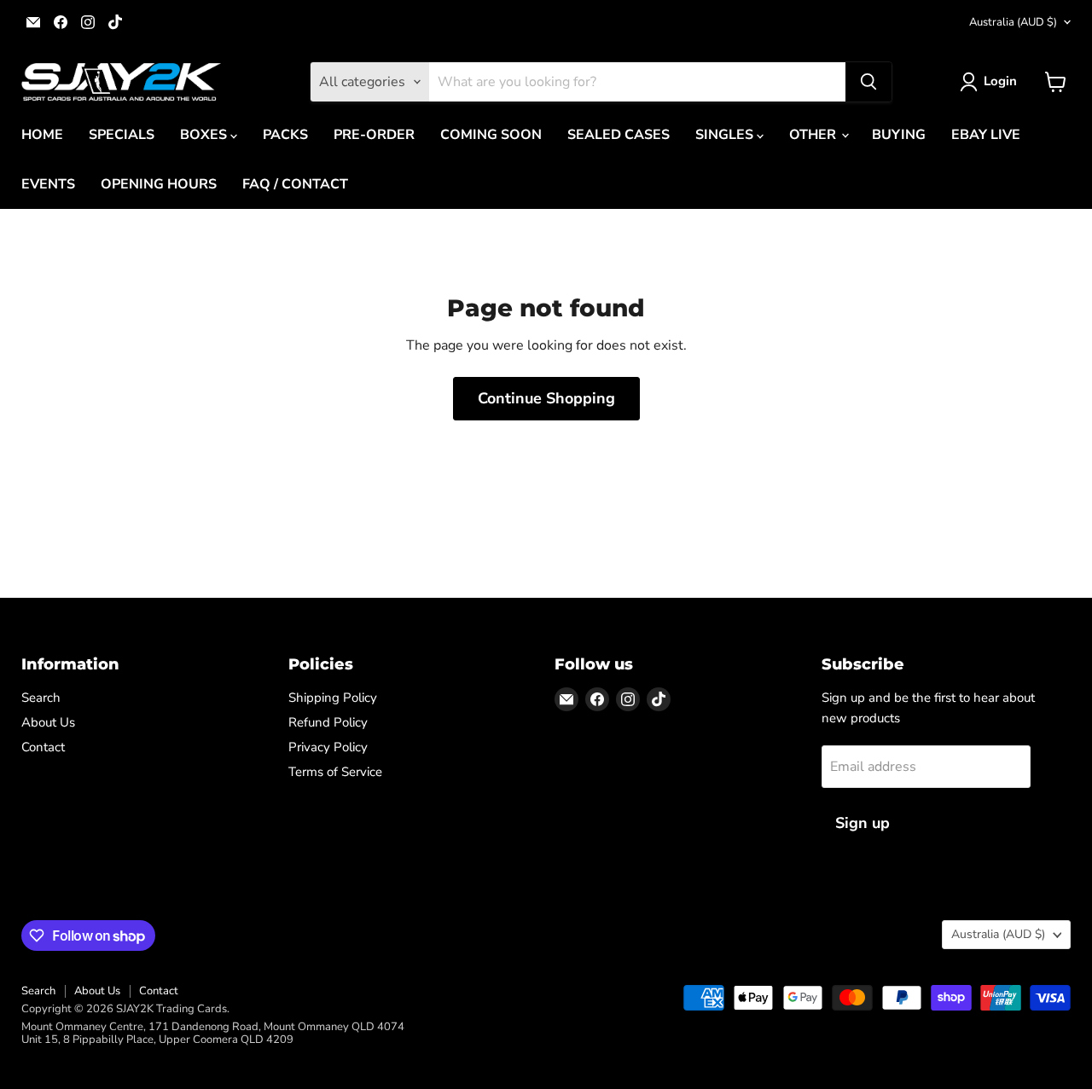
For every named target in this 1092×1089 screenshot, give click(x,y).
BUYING (899, 134)
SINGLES (726, 134)
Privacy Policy (328, 747)
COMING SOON (491, 134)
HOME (42, 134)
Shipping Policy (332, 697)
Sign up (862, 823)
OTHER (814, 134)
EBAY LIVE (985, 134)
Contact (43, 747)
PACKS (285, 134)
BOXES (205, 134)
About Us (48, 722)
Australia (1013, 22)
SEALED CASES (618, 134)
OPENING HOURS (159, 184)
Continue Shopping (546, 398)
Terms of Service (335, 771)
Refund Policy (328, 722)
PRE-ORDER (374, 134)
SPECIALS (121, 134)
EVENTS (48, 184)
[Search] (868, 81)
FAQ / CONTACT (295, 184)
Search (41, 697)
